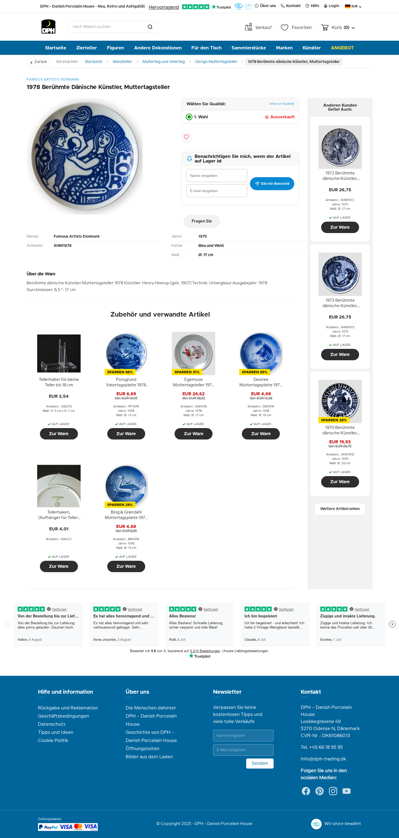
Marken (284, 48)
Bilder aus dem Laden (149, 757)
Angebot (342, 48)
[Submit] (150, 27)
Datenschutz (51, 724)
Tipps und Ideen (55, 732)
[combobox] (113, 27)
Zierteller (86, 48)
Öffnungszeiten (142, 749)
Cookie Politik (53, 740)
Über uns (137, 692)
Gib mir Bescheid (275, 183)
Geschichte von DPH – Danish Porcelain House (151, 736)
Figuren (115, 48)
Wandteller (122, 62)
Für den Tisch (206, 48)
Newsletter (227, 692)
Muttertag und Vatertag (163, 62)
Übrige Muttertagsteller (216, 62)
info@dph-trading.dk (323, 759)
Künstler (312, 48)
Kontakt (311, 692)
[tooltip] (59, 383)
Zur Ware (58, 434)
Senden (260, 763)
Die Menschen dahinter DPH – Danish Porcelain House (151, 716)
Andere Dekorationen (158, 48)
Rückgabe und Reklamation (68, 708)
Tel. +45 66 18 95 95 (322, 747)
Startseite (55, 48)
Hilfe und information (65, 692)
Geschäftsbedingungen (63, 716)
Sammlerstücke (249, 48)
